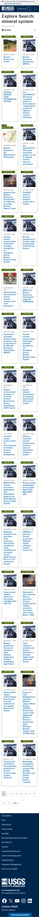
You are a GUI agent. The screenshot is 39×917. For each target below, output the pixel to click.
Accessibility (7, 816)
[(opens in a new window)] (4, 900)
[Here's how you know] (19, 2)
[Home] (8, 10)
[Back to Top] (31, 909)
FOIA (4, 820)
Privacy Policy (7, 829)
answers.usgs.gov (8, 910)
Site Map (5, 834)
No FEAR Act (7, 842)
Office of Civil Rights (10, 869)
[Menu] (35, 9)
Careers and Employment (11, 856)
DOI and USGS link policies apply (15, 838)
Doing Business (7, 860)
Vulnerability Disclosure (11, 851)
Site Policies (6, 825)
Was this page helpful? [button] (20, 915)
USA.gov (5, 847)
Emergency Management (11, 864)
